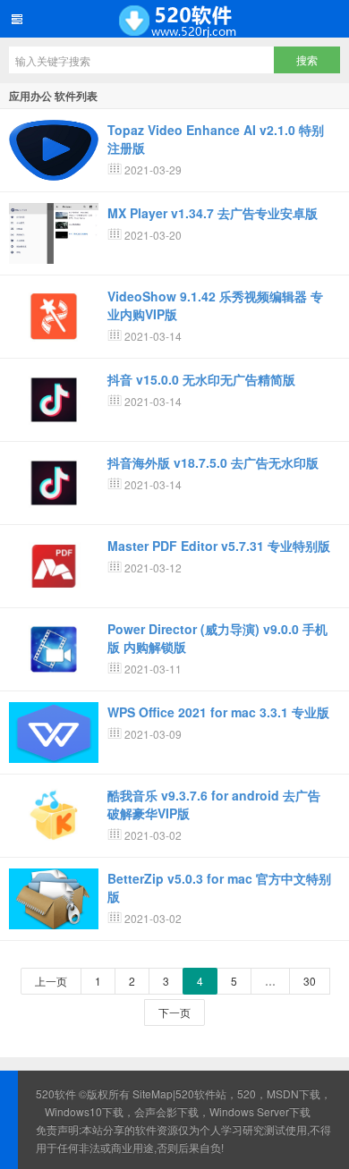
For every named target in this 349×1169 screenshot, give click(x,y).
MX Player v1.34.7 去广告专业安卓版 (212, 213)
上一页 (51, 980)
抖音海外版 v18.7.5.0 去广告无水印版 (213, 462)
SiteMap (152, 1093)
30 (309, 980)
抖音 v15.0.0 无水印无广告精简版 (201, 379)
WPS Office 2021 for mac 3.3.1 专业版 (218, 712)
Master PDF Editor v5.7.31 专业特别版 (218, 546)
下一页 (174, 1012)
